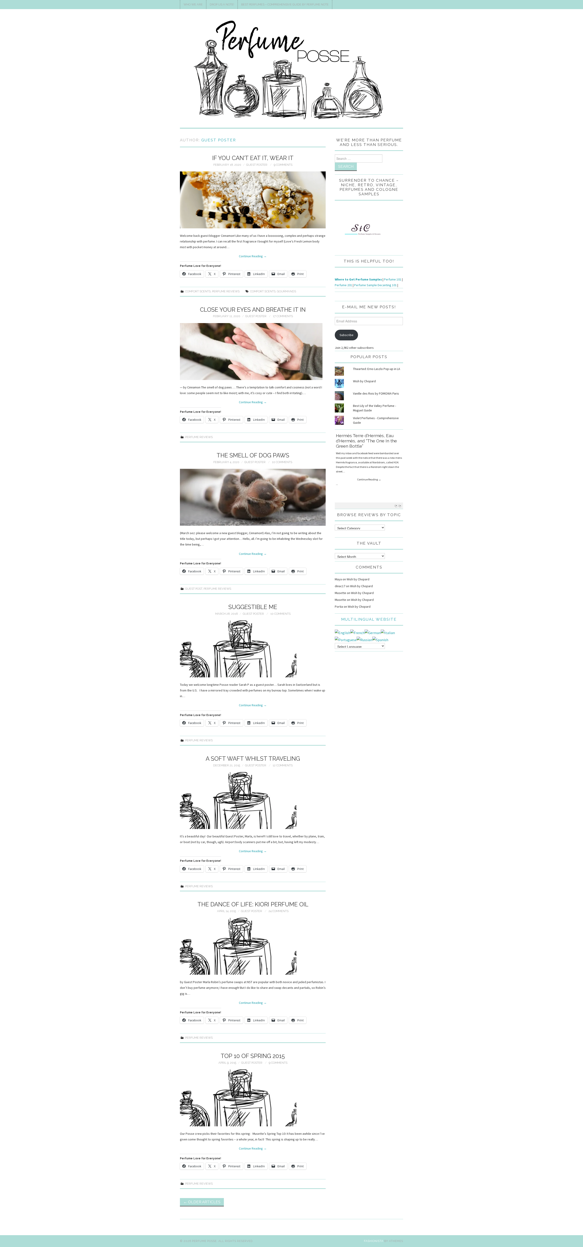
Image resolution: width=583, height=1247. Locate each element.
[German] (373, 632)
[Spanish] (380, 639)
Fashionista (373, 1241)
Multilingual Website (369, 619)
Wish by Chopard (364, 381)
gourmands (286, 291)
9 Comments (283, 164)
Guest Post (193, 588)
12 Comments (283, 765)
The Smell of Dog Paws (253, 455)
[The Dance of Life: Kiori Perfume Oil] (253, 946)
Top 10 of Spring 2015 (253, 1056)
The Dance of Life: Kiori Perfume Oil (252, 904)
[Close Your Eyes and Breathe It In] (253, 351)
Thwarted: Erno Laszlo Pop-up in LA (376, 369)
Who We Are (193, 4)
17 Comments (283, 316)
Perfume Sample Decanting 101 (375, 285)
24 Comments (278, 911)
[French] (357, 632)
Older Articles (201, 1202)
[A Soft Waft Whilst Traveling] (253, 800)
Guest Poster (218, 140)
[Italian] (388, 632)
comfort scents (263, 291)
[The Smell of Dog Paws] (253, 497)
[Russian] (364, 639)
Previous (396, 505)
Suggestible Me (252, 607)
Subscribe (346, 335)
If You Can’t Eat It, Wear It (253, 158)
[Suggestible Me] (253, 648)
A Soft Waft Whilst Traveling (253, 758)
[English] (342, 632)
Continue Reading (253, 256)
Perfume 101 (392, 279)
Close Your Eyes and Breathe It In (253, 309)
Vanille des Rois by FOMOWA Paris (376, 393)
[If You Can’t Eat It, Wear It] (253, 199)
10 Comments (282, 462)
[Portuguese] (346, 639)
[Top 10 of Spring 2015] (253, 1097)
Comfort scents (198, 291)
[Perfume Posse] (291, 70)
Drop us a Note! (222, 4)
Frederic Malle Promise (359, 435)
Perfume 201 (343, 285)
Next (400, 505)
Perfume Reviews (226, 291)
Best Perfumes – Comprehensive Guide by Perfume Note (285, 4)
